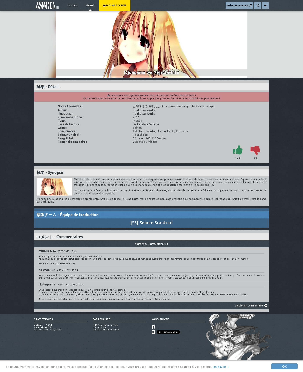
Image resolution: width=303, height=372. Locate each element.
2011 (136, 117)
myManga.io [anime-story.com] (47, 5)
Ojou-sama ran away (175, 106)
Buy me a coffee (116, 5)
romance (182, 131)
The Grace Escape (202, 106)
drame (161, 131)
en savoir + (221, 366)
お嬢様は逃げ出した (146, 106)
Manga (90, 5)
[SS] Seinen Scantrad (151, 222)
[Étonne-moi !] (257, 5)
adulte (137, 131)
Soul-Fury (100, 327)
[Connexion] (265, 5)
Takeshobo (140, 134)
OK (284, 366)
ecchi (170, 131)
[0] (255, 150)
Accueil (72, 5)
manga (137, 120)
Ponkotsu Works (144, 110)
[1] (238, 150)
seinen (137, 127)
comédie (149, 131)
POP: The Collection (106, 330)
